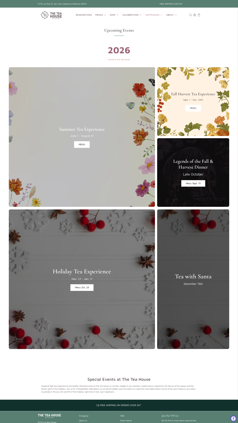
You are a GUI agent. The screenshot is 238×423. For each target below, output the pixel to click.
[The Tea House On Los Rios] (51, 15)
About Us (83, 420)
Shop (113, 15)
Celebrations (131, 15)
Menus (99, 15)
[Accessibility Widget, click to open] (233, 418)
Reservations (84, 15)
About (170, 15)
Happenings (152, 15)
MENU (82, 144)
